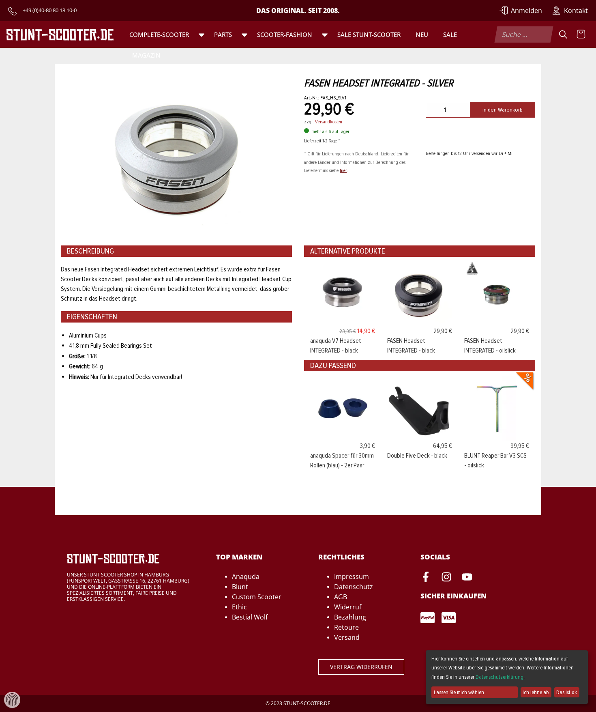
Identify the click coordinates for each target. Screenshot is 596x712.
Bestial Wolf (250, 617)
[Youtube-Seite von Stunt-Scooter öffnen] (467, 578)
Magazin (146, 55)
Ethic (239, 606)
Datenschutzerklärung (499, 676)
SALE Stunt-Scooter (369, 34)
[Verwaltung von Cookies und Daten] (12, 699)
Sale (450, 34)
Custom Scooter (256, 596)
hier (343, 170)
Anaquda (245, 576)
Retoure (346, 627)
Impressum (351, 576)
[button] (201, 34)
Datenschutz (353, 586)
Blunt (240, 586)
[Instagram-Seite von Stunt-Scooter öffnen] (446, 578)
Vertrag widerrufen (361, 667)
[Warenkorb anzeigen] (581, 34)
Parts (223, 34)
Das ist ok (566, 692)
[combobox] (524, 34)
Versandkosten (328, 121)
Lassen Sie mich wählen (459, 692)
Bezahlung (350, 617)
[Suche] (563, 34)
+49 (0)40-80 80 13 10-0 (50, 10)
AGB (340, 596)
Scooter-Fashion (284, 34)
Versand (347, 637)
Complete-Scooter (159, 34)
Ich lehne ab (536, 692)
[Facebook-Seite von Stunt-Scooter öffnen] (425, 578)
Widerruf (347, 606)
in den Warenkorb (502, 109)
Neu (422, 34)
